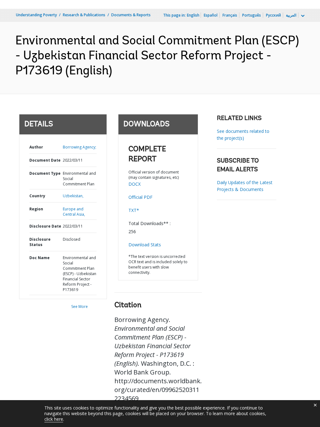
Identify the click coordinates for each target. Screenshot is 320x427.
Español (211, 15)
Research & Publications (84, 15)
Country (37, 195)
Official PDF (140, 197)
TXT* (133, 210)
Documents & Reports (131, 15)
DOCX (134, 184)
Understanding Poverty (36, 15)
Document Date (45, 160)
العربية (291, 15)
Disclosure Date (45, 226)
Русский (273, 15)
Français (229, 15)
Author (36, 147)
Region (36, 209)
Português (251, 15)
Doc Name (39, 257)
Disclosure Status (40, 242)
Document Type (45, 173)
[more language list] (302, 16)
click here (53, 419)
